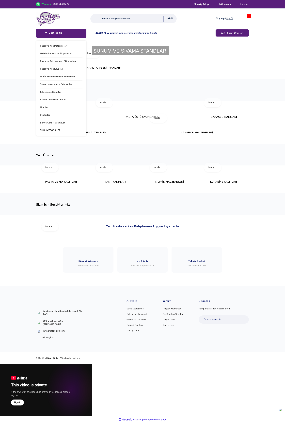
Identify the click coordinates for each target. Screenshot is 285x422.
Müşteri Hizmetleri (172, 308)
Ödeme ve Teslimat (137, 314)
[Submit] (243, 319)
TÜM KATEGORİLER (50, 130)
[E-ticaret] (142, 419)
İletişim (244, 4)
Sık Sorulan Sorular (173, 314)
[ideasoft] (125, 419)
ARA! (170, 18)
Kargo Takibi (169, 319)
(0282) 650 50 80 (52, 324)
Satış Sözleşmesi (135, 308)
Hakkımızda (224, 4)
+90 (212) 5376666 (53, 321)
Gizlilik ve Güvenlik (136, 319)
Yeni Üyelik (168, 325)
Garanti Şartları (135, 325)
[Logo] (48, 19)
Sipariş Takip (201, 4)
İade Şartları (133, 330)
